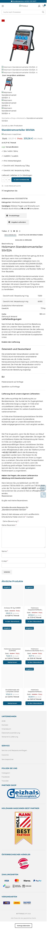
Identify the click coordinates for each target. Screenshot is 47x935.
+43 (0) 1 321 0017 (30, 1)
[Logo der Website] (23, 6)
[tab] (10, 235)
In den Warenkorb (21, 180)
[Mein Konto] (39, 6)
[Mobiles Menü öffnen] (3, 6)
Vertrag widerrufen (23, 925)
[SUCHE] (43, 12)
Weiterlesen (12, 662)
